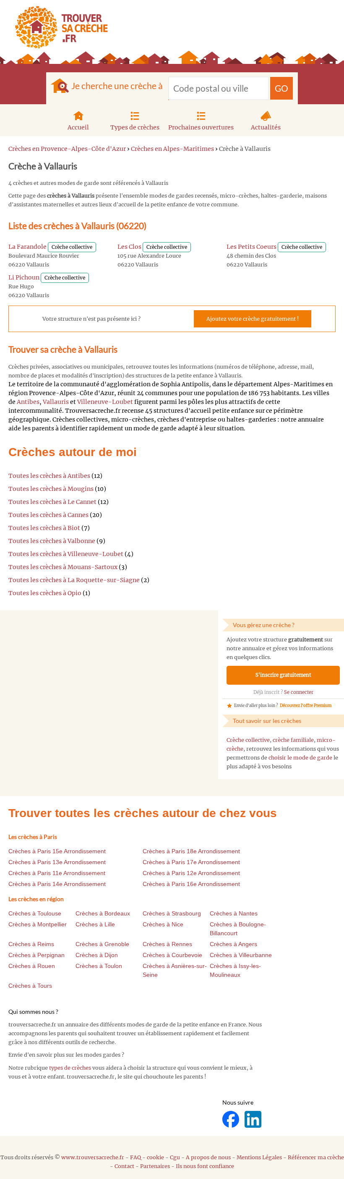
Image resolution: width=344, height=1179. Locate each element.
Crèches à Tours (30, 985)
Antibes (28, 402)
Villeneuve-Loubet (105, 402)
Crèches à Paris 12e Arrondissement (191, 873)
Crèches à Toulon (99, 966)
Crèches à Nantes (234, 913)
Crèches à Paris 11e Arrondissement (56, 873)
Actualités (266, 127)
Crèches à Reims (31, 944)
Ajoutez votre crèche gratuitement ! (252, 319)
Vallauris (56, 402)
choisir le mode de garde (300, 757)
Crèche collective (248, 740)
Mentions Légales (259, 1157)
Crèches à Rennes (167, 944)
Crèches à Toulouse (34, 913)
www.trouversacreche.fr (92, 1157)
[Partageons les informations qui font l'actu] (231, 1119)
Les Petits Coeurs (251, 247)
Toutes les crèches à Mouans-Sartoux (62, 567)
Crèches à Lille (95, 924)
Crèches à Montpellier (37, 924)
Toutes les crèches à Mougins (51, 489)
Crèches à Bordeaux (103, 913)
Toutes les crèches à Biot (44, 528)
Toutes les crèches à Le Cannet (52, 502)
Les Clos (129, 247)
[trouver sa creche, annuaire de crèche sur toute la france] (58, 27)
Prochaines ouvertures (201, 127)
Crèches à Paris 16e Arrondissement (191, 884)
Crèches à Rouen (31, 966)
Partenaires (155, 1166)
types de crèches (70, 1068)
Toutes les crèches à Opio (44, 593)
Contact (124, 1166)
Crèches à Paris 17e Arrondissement (191, 862)
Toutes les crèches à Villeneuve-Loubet (65, 554)
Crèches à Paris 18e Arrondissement (191, 851)
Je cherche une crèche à (117, 85)
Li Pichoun (23, 277)
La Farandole (27, 247)
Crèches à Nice (163, 924)
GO (281, 88)
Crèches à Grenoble (102, 944)
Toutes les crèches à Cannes (48, 515)
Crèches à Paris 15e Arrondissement (57, 851)
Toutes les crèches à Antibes (49, 476)
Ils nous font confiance (205, 1166)
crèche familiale (293, 740)
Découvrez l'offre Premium (305, 705)
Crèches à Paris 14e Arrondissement (57, 884)
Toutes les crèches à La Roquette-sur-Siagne (74, 580)
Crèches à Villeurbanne (241, 955)
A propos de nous (208, 1157)
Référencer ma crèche (316, 1157)
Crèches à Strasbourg (172, 913)
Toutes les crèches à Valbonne (51, 541)
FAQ (135, 1157)
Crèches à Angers (233, 944)
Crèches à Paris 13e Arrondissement (57, 862)
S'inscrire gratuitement (283, 675)
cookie (155, 1157)
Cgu (175, 1157)
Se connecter (298, 692)
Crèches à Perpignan (36, 955)
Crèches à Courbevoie (172, 955)
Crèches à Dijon (97, 955)
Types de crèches (134, 127)
